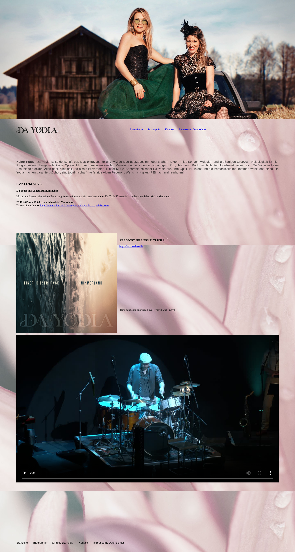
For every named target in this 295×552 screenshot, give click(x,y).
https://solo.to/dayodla (131, 246)
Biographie (154, 129)
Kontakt (169, 129)
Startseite (135, 129)
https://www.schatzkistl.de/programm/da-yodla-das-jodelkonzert (74, 205)
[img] (147, 59)
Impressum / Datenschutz (192, 129)
